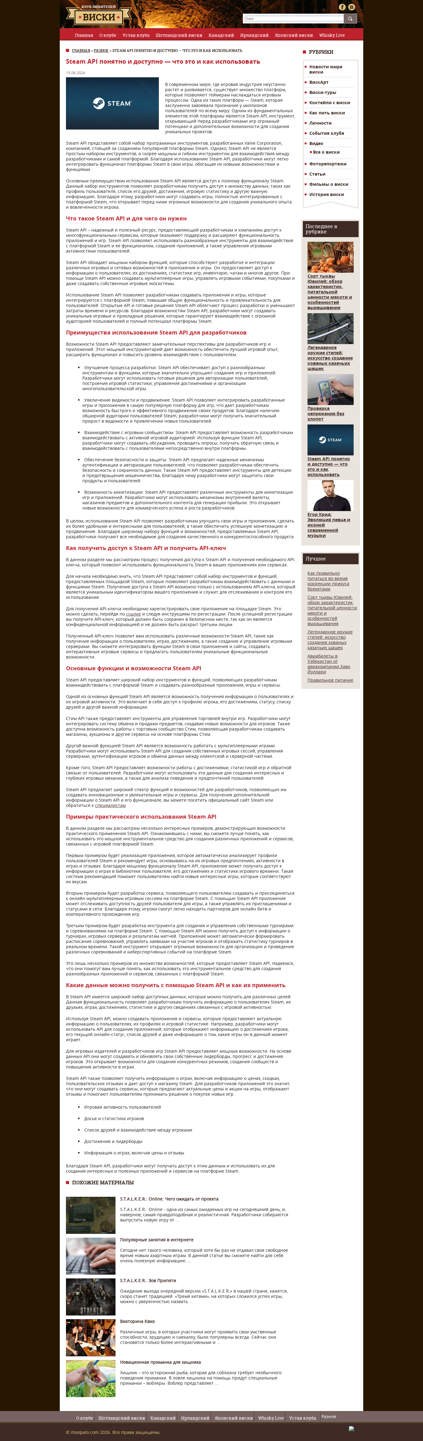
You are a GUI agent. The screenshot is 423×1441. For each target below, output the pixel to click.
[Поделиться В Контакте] (351, 7)
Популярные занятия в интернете (157, 1240)
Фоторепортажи (328, 164)
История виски (326, 194)
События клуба (326, 133)
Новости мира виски (325, 69)
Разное (101, 50)
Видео (316, 143)
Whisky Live (332, 35)
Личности (320, 123)
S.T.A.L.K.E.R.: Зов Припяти (148, 1280)
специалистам (110, 805)
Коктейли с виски (329, 102)
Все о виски (326, 152)
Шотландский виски (179, 35)
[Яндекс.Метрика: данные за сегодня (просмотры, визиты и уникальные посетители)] (353, 1428)
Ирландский (254, 35)
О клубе (107, 35)
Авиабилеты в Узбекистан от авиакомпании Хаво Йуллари (328, 664)
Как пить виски (327, 113)
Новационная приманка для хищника (160, 1362)
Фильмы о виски (328, 184)
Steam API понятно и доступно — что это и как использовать (328, 466)
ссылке (133, 614)
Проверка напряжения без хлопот (325, 413)
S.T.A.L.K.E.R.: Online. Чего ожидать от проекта (169, 1199)
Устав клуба (136, 35)
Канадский (221, 35)
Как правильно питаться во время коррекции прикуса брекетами (328, 581)
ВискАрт (319, 82)
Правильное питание (330, 680)
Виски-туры (322, 92)
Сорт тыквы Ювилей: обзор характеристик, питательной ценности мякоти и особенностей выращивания (329, 291)
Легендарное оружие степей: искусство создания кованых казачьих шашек (330, 357)
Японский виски (294, 35)
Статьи (317, 174)
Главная (84, 35)
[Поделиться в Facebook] (342, 7)
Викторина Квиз (137, 1321)
